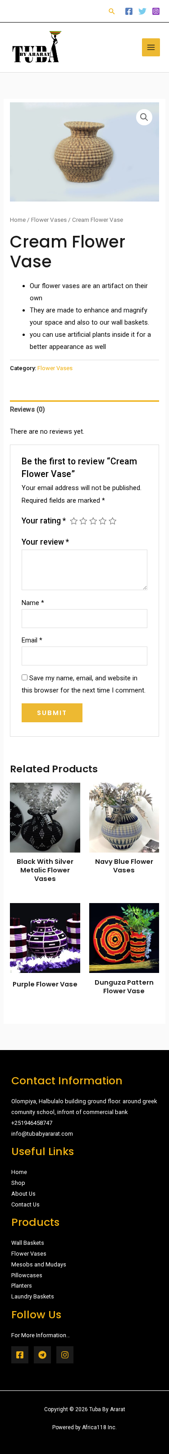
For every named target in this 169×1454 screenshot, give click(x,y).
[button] (112, 11)
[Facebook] (129, 11)
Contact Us (25, 1204)
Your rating (44, 520)
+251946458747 (31, 1122)
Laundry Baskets (32, 1296)
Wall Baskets (27, 1242)
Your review (45, 541)
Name (33, 603)
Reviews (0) (27, 409)
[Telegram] (42, 1354)
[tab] (84, 409)
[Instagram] (156, 11)
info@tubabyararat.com (42, 1133)
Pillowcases (26, 1275)
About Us (23, 1193)
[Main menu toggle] (151, 47)
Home (18, 219)
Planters (21, 1285)
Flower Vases (49, 219)
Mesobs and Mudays (38, 1264)
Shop (18, 1182)
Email (32, 640)
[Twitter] (142, 11)
